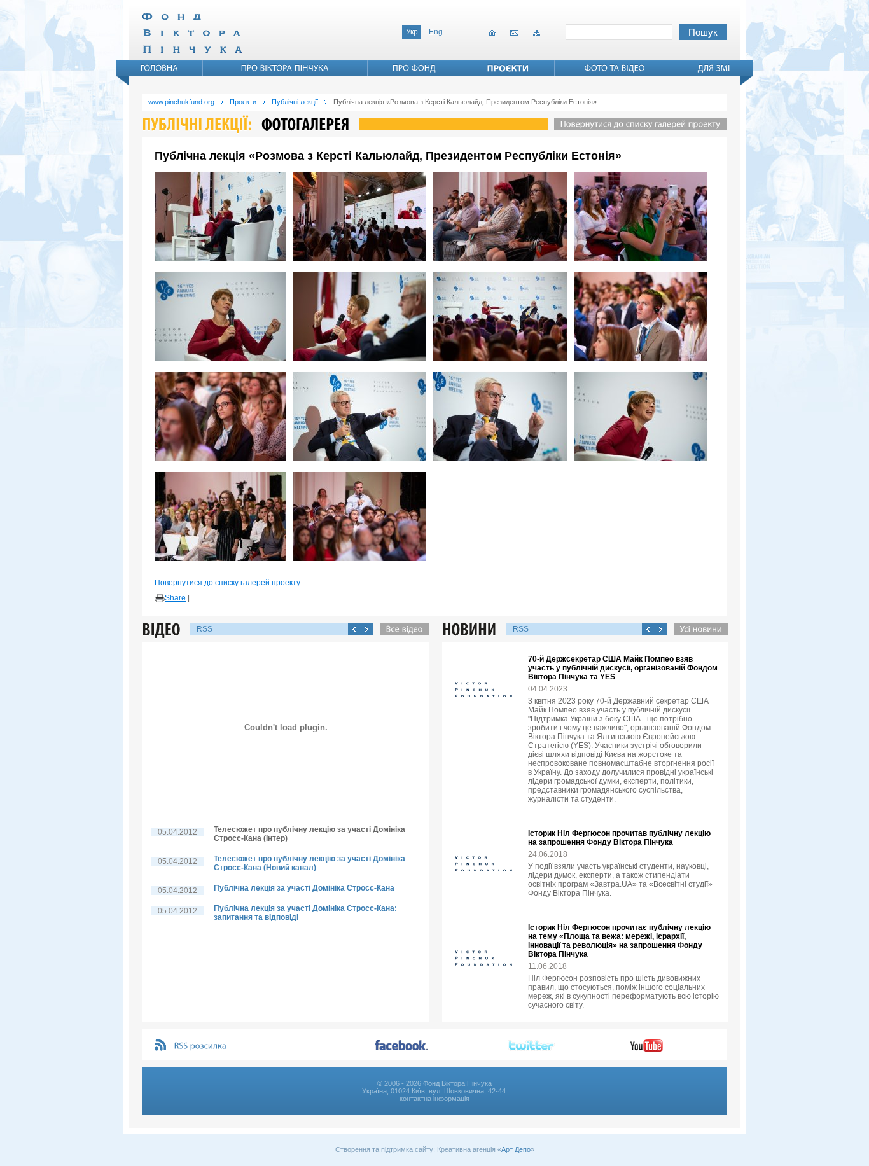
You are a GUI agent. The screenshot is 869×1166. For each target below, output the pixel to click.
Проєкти (243, 102)
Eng (436, 31)
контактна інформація (434, 1098)
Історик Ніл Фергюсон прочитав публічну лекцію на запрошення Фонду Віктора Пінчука (619, 838)
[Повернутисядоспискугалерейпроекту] (637, 124)
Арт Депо (516, 1149)
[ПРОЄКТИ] (508, 68)
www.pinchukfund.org (181, 102)
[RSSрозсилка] (200, 1046)
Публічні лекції (295, 102)
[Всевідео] (401, 629)
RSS (204, 629)
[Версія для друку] (160, 598)
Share (175, 597)
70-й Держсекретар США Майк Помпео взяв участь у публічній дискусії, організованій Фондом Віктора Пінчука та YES (623, 668)
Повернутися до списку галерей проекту (227, 582)
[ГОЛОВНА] (160, 68)
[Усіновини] (697, 629)
